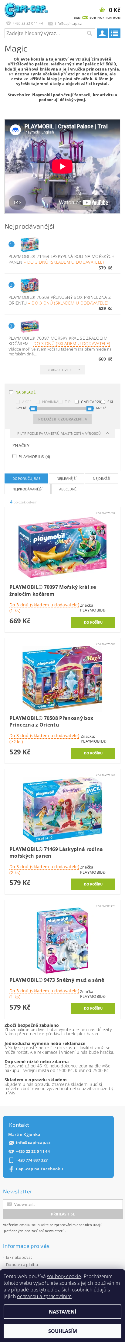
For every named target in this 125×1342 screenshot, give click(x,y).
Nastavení (62, 1311)
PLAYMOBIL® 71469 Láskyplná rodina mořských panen (61, 259)
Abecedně (68, 489)
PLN (109, 17)
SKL (110, 401)
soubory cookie (64, 1276)
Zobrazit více (60, 370)
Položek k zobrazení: (62, 419)
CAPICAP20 (91, 401)
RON (116, 17)
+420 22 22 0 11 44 (33, 1151)
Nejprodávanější (27, 489)
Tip (67, 401)
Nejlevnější (67, 478)
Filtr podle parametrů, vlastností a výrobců (59, 433)
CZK (85, 17)
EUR (93, 17)
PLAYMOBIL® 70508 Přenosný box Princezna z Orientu (59, 300)
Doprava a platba (22, 1264)
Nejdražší (101, 478)
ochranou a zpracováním (44, 1296)
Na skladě (25, 392)
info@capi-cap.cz (33, 1142)
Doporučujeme (26, 478)
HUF (100, 17)
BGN (77, 17)
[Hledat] (89, 33)
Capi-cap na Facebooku (39, 1169)
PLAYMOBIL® (34, 456)
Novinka (50, 401)
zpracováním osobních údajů (78, 1224)
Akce (27, 401)
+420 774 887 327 (32, 1160)
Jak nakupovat (19, 1257)
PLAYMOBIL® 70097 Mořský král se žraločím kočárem (59, 341)
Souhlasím (62, 1331)
